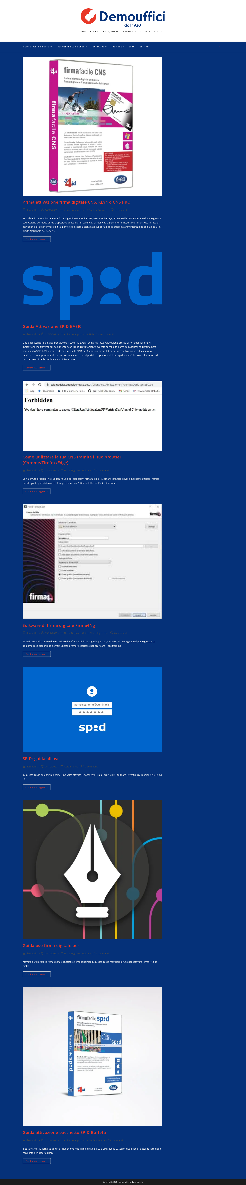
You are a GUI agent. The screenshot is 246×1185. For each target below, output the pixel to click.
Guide (92, 210)
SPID (91, 334)
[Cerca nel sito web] (219, 47)
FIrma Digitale (72, 470)
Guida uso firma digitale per (51, 945)
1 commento (121, 210)
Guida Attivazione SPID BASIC (52, 326)
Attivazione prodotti (75, 210)
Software (103, 210)
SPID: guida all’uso (41, 758)
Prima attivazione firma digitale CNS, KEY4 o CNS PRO (77, 202)
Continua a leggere (38, 240)
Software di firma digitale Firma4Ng (59, 625)
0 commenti (107, 334)
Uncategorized (99, 633)
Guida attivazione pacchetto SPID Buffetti (64, 1132)
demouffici (32, 210)
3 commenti (116, 1140)
